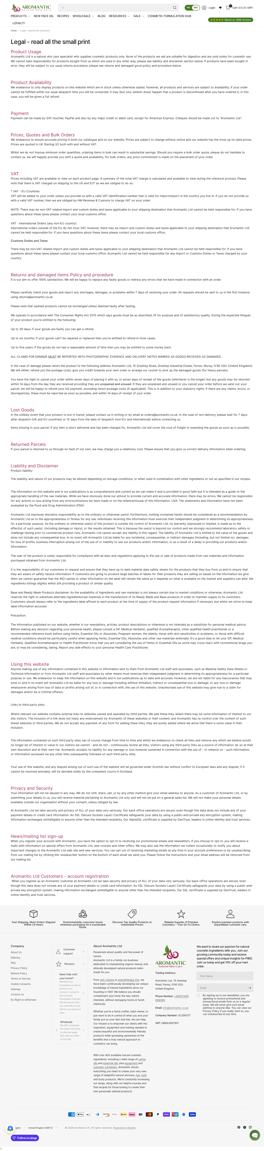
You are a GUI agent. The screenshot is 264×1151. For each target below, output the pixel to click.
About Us (16, 952)
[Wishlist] (220, 8)
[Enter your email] (249, 988)
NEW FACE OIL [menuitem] (44, 16)
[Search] (174, 8)
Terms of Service (21, 978)
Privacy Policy (19, 967)
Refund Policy (19, 973)
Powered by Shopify (124, 1127)
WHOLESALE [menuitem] (82, 16)
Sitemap (15, 989)
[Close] (1, 1148)
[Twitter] (244, 1127)
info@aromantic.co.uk (175, 1007)
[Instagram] (250, 1127)
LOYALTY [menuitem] (19, 23)
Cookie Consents (21, 983)
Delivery (15, 957)
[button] (255, 1135)
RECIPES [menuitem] (63, 16)
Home (14, 31)
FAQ (13, 962)
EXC (196, 7)
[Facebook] (239, 1127)
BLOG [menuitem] (101, 16)
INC (188, 7)
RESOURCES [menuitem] (117, 16)
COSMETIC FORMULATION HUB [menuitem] (169, 16)
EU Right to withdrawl (23, 999)
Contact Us (17, 994)
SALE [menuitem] (137, 16)
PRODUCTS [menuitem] (19, 16)
